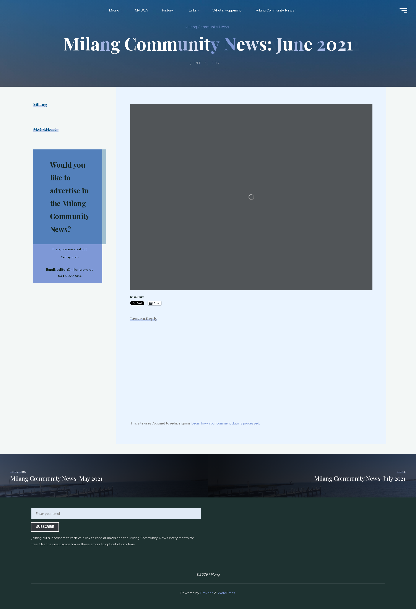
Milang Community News (207, 26)
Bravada (206, 593)
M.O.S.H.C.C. (45, 129)
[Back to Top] (399, 592)
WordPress (226, 593)
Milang (40, 104)
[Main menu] (403, 10)
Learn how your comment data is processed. (225, 423)
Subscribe (45, 527)
